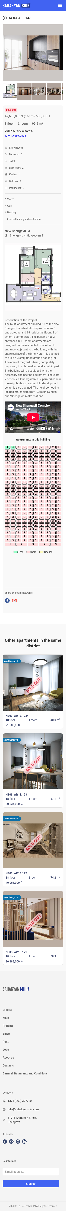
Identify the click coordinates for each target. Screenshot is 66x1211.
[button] (59, 5)
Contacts (8, 1065)
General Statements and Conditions (25, 1073)
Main (6, 1018)
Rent (5, 1041)
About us (8, 1057)
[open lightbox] (33, 277)
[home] (26, 5)
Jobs (6, 1049)
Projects (8, 1025)
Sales (6, 1033)
